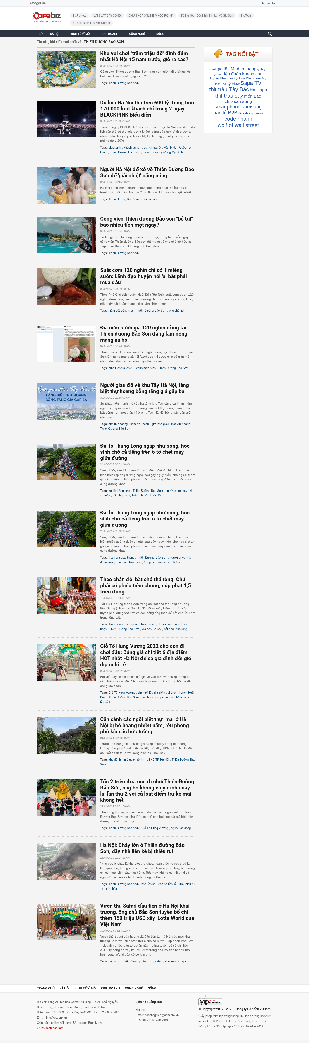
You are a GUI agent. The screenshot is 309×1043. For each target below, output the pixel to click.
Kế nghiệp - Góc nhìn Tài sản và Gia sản (207, 15)
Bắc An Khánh (180, 424)
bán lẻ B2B (225, 112)
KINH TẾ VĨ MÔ (80, 34)
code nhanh (238, 119)
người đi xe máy (176, 490)
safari (158, 961)
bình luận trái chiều (121, 368)
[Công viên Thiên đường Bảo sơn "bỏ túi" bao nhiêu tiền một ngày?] (68, 235)
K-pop (146, 152)
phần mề (257, 113)
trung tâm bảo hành (128, 562)
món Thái (221, 84)
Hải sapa (258, 89)
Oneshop (245, 113)
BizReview (79, 15)
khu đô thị (115, 759)
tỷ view (234, 84)
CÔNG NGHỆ (137, 34)
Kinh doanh (110, 988)
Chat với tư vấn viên (153, 1019)
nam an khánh (139, 424)
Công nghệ (134, 988)
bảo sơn (114, 961)
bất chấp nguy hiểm (125, 495)
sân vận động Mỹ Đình (168, 152)
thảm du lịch (183, 697)
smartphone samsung (238, 107)
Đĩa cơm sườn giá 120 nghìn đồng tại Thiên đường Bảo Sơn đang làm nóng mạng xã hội (143, 334)
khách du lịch (132, 147)
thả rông (181, 629)
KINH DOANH (109, 34)
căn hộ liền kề (167, 884)
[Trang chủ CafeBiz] (41, 33)
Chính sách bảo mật (50, 1028)
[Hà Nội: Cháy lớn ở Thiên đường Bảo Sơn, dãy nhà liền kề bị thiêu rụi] (68, 861)
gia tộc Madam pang (237, 68)
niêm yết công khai (121, 310)
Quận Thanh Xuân (143, 624)
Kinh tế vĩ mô (85, 988)
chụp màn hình (146, 368)
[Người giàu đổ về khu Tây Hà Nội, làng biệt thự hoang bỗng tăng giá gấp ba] (68, 401)
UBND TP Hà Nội (157, 759)
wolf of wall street (238, 125)
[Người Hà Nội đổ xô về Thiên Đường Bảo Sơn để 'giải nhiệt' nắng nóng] (68, 185)
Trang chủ (46, 988)
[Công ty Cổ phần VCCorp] (210, 1000)
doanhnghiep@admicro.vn (162, 1015)
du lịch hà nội (152, 147)
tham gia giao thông (121, 557)
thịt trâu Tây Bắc (229, 89)
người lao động (181, 828)
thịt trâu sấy (229, 96)
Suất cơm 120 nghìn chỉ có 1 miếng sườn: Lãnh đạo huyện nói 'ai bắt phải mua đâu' (143, 276)
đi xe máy (106, 562)
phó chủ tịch (177, 310)
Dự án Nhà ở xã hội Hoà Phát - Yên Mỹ (238, 78)
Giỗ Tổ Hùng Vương (122, 692)
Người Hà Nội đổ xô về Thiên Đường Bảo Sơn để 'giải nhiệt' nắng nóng (147, 172)
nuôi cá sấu (149, 199)
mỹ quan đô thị (134, 759)
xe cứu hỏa (109, 888)
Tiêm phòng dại (119, 624)
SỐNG (160, 34)
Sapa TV (250, 83)
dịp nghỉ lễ (144, 692)
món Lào (252, 96)
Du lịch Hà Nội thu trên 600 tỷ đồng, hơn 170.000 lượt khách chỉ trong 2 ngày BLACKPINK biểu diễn (147, 109)
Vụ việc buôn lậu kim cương (91, 22)
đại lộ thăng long (119, 490)
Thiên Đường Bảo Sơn (124, 83)
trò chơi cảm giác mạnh (157, 697)
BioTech (246, 15)
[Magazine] (38, 3)
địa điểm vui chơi (165, 692)
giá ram (218, 74)
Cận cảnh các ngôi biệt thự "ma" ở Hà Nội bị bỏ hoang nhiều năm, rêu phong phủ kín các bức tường (144, 725)
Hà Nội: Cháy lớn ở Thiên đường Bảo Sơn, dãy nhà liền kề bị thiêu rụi (142, 848)
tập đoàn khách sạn (243, 73)
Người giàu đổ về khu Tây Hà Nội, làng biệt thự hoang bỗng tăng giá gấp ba (144, 388)
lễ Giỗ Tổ (106, 702)
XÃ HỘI (54, 34)
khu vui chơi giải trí (177, 961)
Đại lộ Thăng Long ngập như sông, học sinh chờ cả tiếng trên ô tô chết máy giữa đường (145, 452)
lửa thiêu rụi (187, 884)
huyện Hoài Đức (151, 495)
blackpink (115, 147)
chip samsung (238, 101)
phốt (212, 69)
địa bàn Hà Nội (151, 629)
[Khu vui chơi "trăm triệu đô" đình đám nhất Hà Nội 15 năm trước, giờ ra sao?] (68, 69)
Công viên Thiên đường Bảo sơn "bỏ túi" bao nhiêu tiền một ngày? (146, 222)
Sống (152, 988)
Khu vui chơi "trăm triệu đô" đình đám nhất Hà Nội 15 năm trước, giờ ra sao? (144, 56)
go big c (262, 69)
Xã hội (64, 988)
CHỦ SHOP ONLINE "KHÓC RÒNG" (151, 15)
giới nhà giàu (160, 424)
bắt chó (169, 629)
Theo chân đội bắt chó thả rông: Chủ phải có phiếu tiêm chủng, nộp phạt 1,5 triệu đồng (145, 585)
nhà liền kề (148, 884)
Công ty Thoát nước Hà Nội (162, 562)
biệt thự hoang (118, 424)
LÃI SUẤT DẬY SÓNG (107, 15)
